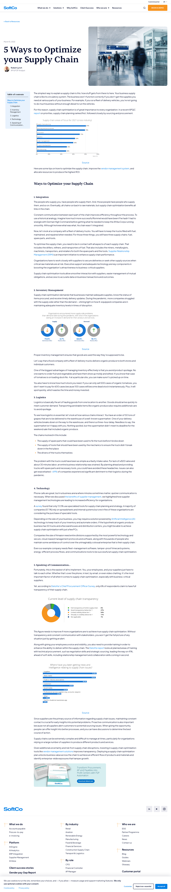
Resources (117, 8)
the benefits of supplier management (83, 496)
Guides (125, 857)
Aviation (69, 832)
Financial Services (73, 846)
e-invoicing (14, 835)
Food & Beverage (73, 842)
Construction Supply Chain (77, 850)
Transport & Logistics (75, 853)
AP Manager (71, 871)
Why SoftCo (72, 8)
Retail (68, 828)
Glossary (126, 864)
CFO (68, 864)
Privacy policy (24, 888)
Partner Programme (130, 832)
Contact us (127, 842)
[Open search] (144, 8)
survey (39, 506)
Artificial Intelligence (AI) (123, 518)
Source (85, 162)
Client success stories (21, 867)
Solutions (57, 8)
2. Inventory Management (15, 111)
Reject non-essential (143, 886)
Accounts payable (17, 828)
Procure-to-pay (16, 832)
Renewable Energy (74, 835)
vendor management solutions (58, 751)
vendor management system (115, 168)
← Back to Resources (12, 21)
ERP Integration (16, 854)
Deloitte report (96, 648)
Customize (128, 886)
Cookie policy (9, 888)
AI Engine (13, 847)
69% (55, 471)
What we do (42, 8)
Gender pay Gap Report (22, 872)
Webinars (126, 861)
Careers (125, 835)
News (124, 839)
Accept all (161, 886)
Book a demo (157, 8)
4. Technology (15, 119)
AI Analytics (14, 850)
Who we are (101, 8)
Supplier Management (19, 857)
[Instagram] (164, 809)
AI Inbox (12, 861)
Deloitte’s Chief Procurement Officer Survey (73, 586)
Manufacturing (72, 839)
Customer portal (153, 2)
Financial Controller (74, 868)
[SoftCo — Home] (10, 7)
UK (164, 2)
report (37, 113)
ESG (124, 828)
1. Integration (15, 106)
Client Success (87, 8)
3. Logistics (14, 115)
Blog (124, 854)
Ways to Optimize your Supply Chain (16, 101)
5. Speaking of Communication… (17, 124)
